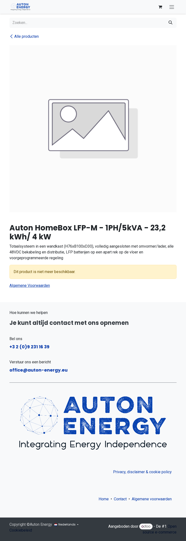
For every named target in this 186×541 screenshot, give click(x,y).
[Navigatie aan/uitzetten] (172, 7)
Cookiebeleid (20, 530)
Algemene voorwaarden (153, 499)
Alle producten (26, 36)
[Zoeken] (170, 23)
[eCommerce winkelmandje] (160, 7)
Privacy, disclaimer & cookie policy (142, 472)
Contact (120, 499)
